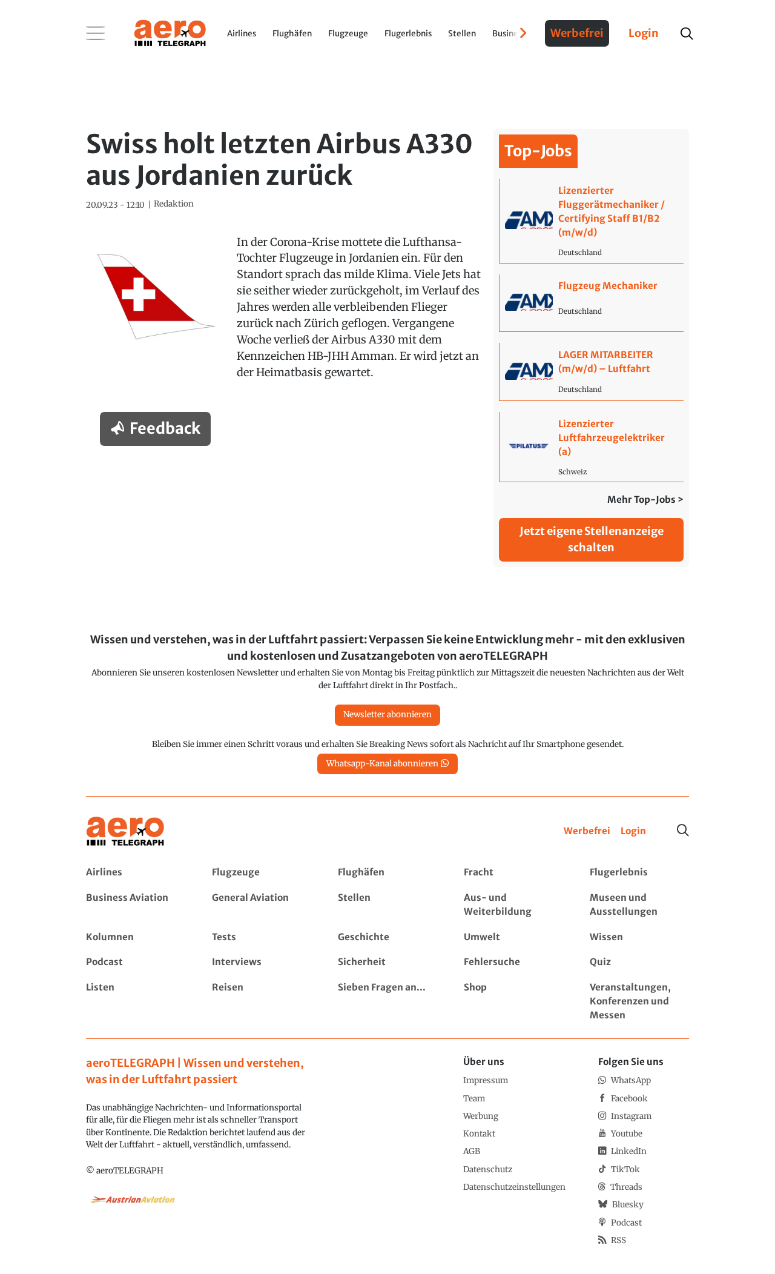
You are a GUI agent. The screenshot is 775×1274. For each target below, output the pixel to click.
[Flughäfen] (387, 873)
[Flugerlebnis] (639, 873)
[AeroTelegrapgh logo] (125, 831)
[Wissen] (639, 937)
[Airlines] (135, 873)
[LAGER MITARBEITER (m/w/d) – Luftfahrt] (591, 371)
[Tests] (261, 937)
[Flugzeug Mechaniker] (591, 303)
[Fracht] (513, 873)
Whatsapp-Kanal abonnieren (382, 763)
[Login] (633, 831)
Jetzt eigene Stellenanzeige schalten (591, 539)
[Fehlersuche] (513, 962)
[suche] (686, 33)
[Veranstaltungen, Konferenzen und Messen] (639, 1002)
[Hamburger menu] (95, 33)
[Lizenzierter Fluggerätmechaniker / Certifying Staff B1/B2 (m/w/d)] (591, 220)
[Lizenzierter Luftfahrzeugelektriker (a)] (591, 447)
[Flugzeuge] (261, 873)
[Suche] (683, 830)
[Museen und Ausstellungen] (639, 905)
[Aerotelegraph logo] (170, 32)
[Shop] (513, 1002)
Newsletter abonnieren (387, 714)
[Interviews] (261, 962)
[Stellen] (387, 905)
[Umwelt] (513, 937)
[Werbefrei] (587, 831)
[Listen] (135, 1002)
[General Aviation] (261, 905)
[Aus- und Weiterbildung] (513, 905)
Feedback (165, 428)
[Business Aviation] (135, 905)
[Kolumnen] (135, 937)
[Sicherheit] (387, 962)
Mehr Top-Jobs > (645, 499)
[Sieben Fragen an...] (387, 1002)
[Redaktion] (174, 204)
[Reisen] (261, 1002)
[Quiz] (639, 962)
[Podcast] (135, 962)
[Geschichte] (387, 937)
